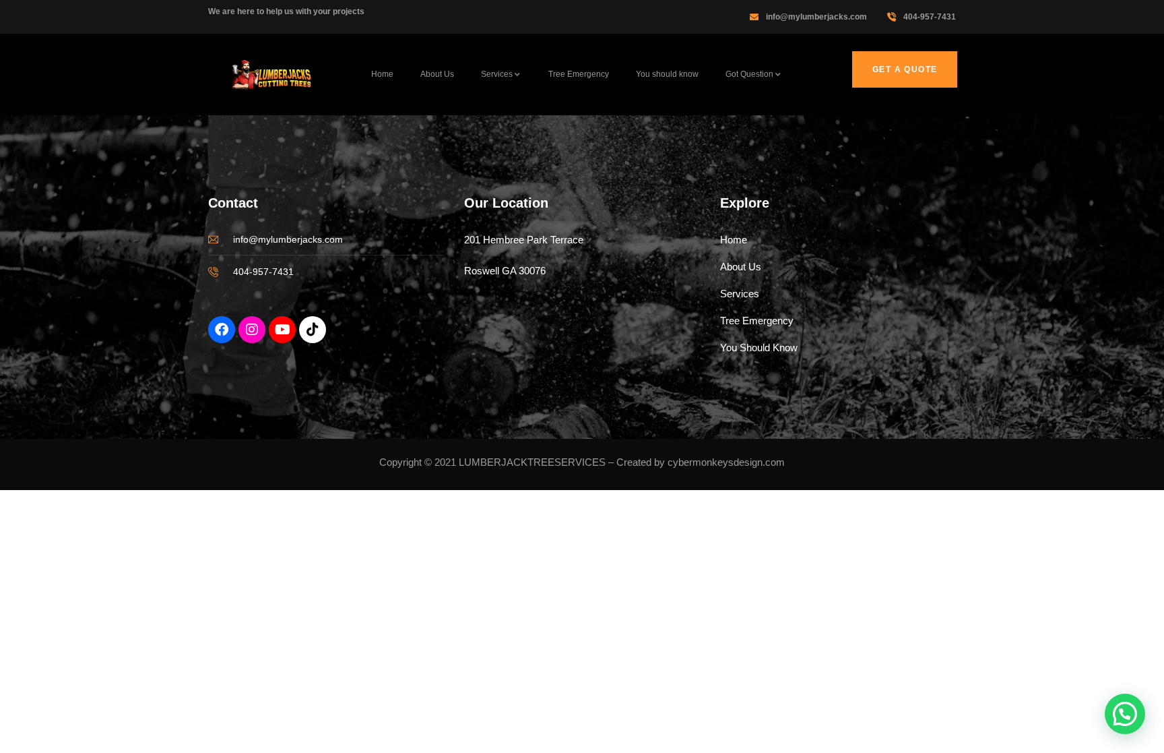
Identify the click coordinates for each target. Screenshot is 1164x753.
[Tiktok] (312, 329)
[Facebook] (221, 329)
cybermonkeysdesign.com (726, 462)
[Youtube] (282, 329)
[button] (1125, 714)
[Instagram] (251, 329)
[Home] (272, 74)
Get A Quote (904, 69)
